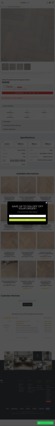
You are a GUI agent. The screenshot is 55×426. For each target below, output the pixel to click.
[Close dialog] (46, 202)
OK (27, 220)
